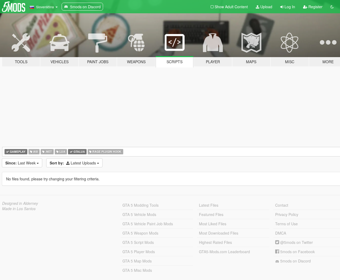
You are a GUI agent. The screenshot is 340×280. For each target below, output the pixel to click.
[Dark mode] (332, 6)
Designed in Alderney (20, 203)
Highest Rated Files (215, 242)
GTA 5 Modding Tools (140, 205)
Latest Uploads (73, 163)
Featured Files (211, 214)
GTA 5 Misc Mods (137, 270)
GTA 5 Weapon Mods (140, 233)
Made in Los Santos (19, 208)
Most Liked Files (212, 223)
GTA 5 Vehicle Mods (139, 214)
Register (314, 6)
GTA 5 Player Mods (138, 251)
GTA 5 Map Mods (137, 261)
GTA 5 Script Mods (138, 242)
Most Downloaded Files (218, 233)
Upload (265, 6)
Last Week (21, 163)
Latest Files (208, 205)
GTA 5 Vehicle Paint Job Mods (147, 223)
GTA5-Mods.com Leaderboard (224, 251)
